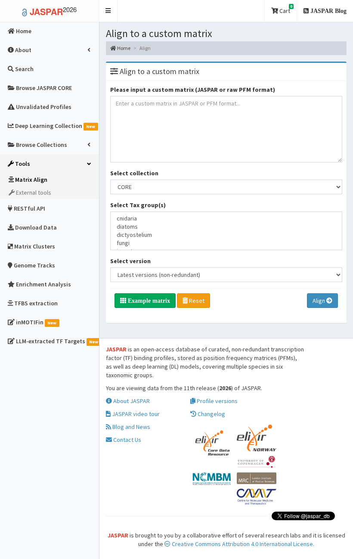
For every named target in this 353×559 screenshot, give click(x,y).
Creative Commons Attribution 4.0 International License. (242, 544)
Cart (285, 9)
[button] (108, 11)
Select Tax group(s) (138, 205)
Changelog (210, 414)
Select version (130, 261)
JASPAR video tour (135, 414)
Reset (196, 300)
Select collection (134, 173)
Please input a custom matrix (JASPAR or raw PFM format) (192, 89)
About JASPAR (131, 401)
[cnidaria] (226, 218)
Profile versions (216, 401)
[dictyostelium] (226, 235)
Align (319, 300)
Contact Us (126, 440)
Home (123, 48)
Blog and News (130, 427)
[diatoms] (226, 227)
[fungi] (226, 243)
